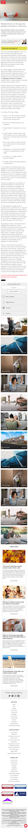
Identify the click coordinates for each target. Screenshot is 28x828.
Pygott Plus (14, 734)
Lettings (15, 41)
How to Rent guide (14, 749)
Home (14, 704)
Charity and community (14, 736)
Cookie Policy (14, 764)
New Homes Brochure (14, 747)
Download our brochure (14, 744)
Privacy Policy (14, 762)
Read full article (14, 580)
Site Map (14, 766)
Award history (14, 738)
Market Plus (14, 742)
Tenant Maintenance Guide (14, 753)
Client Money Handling (14, 773)
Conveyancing (14, 718)
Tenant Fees (14, 770)
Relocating (14, 721)
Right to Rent (14, 751)
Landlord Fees (14, 771)
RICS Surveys (14, 716)
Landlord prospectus (14, 745)
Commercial (14, 712)
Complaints (14, 768)
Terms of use (14, 760)
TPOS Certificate (14, 775)
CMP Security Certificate (14, 781)
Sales (14, 706)
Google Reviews (14, 723)
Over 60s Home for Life (14, 740)
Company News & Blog (14, 725)
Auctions (14, 720)
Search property (14, 291)
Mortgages (14, 714)
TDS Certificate (14, 777)
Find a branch (14, 732)
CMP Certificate (14, 779)
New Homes (14, 710)
